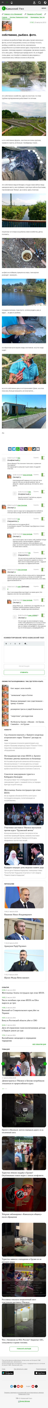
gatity (19, 586)
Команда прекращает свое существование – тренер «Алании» (27, 702)
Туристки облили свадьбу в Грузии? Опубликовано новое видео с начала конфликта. (23, 1174)
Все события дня (39, 1044)
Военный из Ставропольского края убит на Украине (20, 1011)
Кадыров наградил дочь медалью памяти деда (24, 867)
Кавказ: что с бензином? (13, 14)
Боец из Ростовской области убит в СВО (19, 1020)
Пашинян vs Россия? (34, 14)
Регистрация (24, 666)
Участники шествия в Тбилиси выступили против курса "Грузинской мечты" (22, 829)
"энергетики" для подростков (22, 716)
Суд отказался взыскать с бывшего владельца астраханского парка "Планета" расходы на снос (23, 737)
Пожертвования (41, 1369)
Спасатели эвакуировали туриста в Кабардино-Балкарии (19, 775)
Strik (19, 458)
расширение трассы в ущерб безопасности (27, 709)
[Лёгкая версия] (12, 3)
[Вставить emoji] (25, 644)
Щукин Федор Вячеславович (16, 977)
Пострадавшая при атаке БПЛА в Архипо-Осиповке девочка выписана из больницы (22, 757)
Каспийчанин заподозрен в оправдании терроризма (19, 1039)
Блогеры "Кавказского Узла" (19, 17)
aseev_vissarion (32, 615)
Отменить (24, 672)
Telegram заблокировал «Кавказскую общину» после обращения (22, 1215)
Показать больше (24, 1349)
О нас (3, 1369)
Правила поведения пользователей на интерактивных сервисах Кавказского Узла (24, 1393)
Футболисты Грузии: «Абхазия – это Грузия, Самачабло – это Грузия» (27, 723)
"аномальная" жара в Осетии (22, 695)
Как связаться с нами (20, 1369)
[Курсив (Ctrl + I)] (10, 644)
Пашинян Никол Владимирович (18, 914)
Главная (4, 17)
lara (19, 519)
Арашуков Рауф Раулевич (15, 946)
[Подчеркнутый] (15, 644)
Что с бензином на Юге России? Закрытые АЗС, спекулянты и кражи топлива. (23, 1341)
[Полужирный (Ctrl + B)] (6, 644)
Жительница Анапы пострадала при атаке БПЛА (22, 791)
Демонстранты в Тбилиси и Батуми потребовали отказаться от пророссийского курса (23, 1082)
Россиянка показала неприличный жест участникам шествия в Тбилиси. (19, 1300)
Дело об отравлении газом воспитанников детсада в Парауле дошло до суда (23, 1029)
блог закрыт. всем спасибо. (21, 688)
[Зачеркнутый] (19, 644)
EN (7, 2)
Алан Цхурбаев (27, 475)
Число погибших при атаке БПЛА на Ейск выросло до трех (20, 1001)
